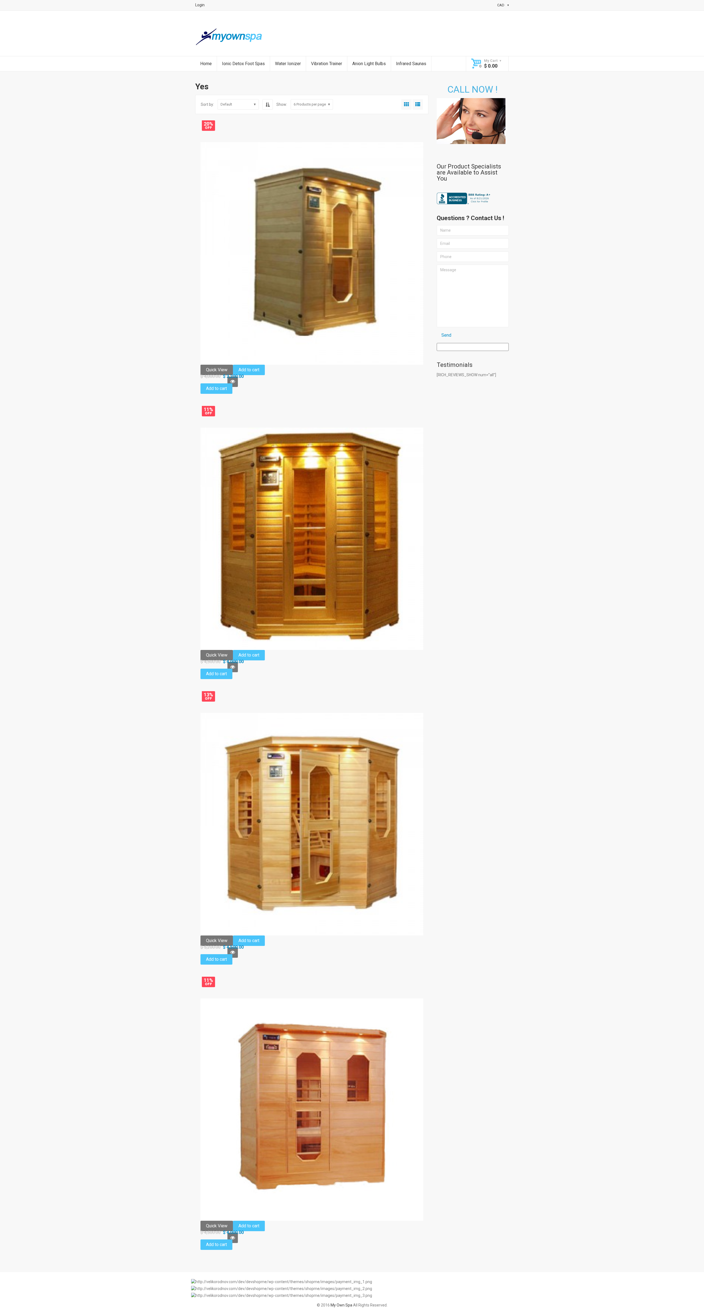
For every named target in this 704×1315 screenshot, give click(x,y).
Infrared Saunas (411, 63)
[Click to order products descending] (267, 104)
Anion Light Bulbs (369, 63)
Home (206, 63)
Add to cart (248, 369)
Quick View (216, 369)
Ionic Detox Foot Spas (243, 63)
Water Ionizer (288, 63)
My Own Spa (341, 1305)
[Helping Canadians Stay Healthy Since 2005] (229, 37)
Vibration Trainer (326, 63)
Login (200, 5)
